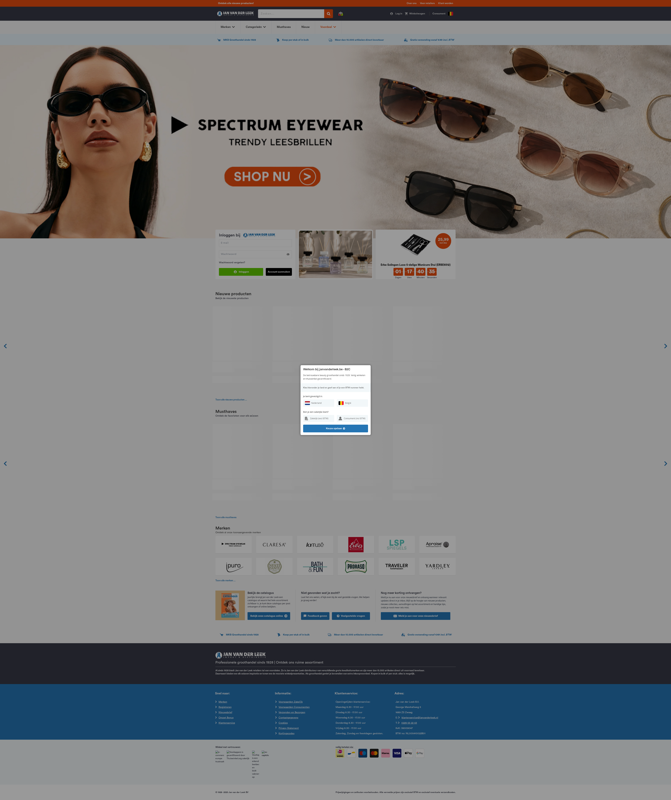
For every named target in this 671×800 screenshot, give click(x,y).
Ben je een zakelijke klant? (316, 411)
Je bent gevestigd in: (313, 396)
